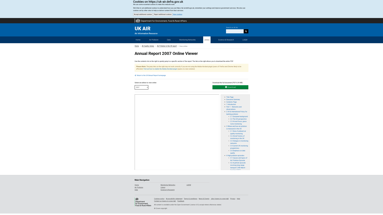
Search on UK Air (232, 27)
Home (138, 40)
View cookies (177, 14)
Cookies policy (159, 199)
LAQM (244, 40)
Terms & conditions (190, 199)
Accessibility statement (174, 199)
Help (238, 199)
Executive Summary (233, 99)
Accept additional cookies (143, 14)
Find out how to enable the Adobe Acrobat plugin (160, 69)
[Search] (246, 31)
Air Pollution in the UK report (167, 46)
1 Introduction (231, 104)
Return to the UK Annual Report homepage (151, 75)
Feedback (180, 201)
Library (207, 40)
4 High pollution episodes (235, 155)
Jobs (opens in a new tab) (220, 199)
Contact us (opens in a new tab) (165, 201)
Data (169, 40)
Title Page (229, 97)
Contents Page (231, 102)
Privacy (232, 199)
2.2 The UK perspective (238, 119)
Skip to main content (1, 19)
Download (231, 87)
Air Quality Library (148, 46)
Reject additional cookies (163, 14)
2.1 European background (239, 116)
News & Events (204, 199)
